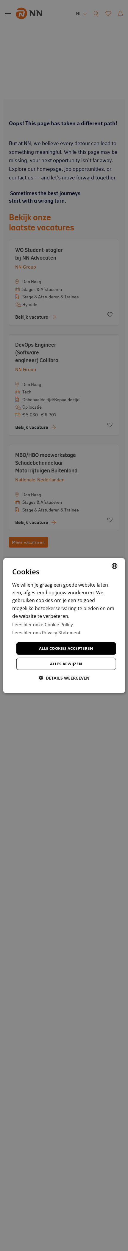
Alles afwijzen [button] (66, 663)
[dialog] (64, 625)
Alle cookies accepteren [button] (66, 648)
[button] (64, 678)
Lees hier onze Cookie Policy (42, 624)
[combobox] (114, 566)
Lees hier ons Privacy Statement (46, 632)
